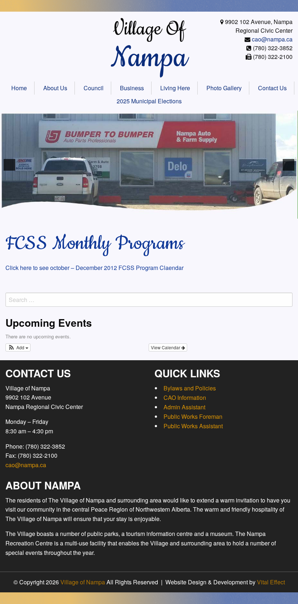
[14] (179, 212)
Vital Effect (271, 582)
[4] (103, 212)
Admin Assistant (184, 407)
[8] (133, 212)
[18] (210, 212)
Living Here (175, 88)
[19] (217, 212)
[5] (110, 212)
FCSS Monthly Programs (94, 243)
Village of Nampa (82, 582)
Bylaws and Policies (190, 388)
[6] (118, 212)
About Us (55, 88)
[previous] (9, 165)
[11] (156, 212)
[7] (126, 212)
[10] (149, 212)
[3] (95, 212)
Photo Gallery (224, 88)
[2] (87, 212)
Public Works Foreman (193, 416)
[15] (187, 212)
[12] (164, 212)
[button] (18, 347)
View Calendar (166, 347)
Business (132, 88)
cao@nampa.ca (272, 39)
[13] (171, 212)
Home (19, 88)
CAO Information (185, 397)
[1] (80, 212)
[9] (141, 212)
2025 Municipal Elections (149, 101)
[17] (202, 212)
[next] (288, 165)
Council (94, 88)
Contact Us (272, 88)
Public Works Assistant (193, 426)
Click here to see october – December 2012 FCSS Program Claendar (94, 267)
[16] (194, 212)
